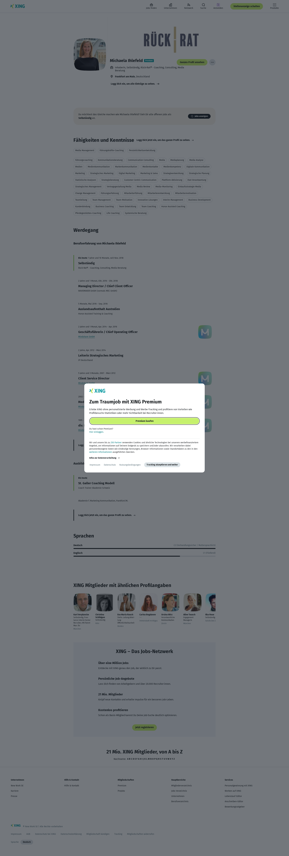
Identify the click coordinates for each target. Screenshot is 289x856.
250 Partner (116, 442)
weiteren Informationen (100, 452)
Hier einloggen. (96, 432)
